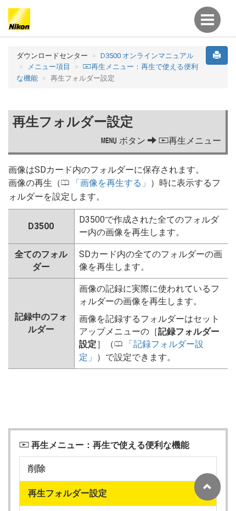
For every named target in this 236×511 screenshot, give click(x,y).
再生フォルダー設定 (67, 493)
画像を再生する (111, 183)
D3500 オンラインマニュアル (147, 56)
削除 (37, 468)
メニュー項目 (48, 67)
